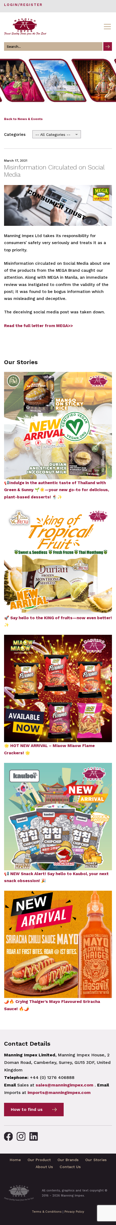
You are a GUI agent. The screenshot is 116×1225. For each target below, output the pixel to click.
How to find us (27, 1109)
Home (15, 1160)
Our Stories (96, 1160)
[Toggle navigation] (107, 26)
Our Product (39, 1160)
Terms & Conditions (47, 1211)
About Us (44, 1167)
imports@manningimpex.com (59, 1092)
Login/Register (23, 5)
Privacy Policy (74, 1211)
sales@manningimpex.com (64, 1085)
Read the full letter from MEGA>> (38, 325)
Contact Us (70, 1167)
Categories (15, 134)
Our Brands (68, 1160)
